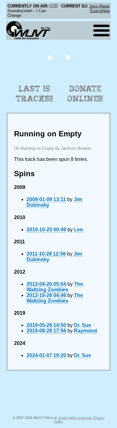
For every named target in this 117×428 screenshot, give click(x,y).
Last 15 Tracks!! (34, 94)
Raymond (85, 330)
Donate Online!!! (85, 94)
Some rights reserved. (75, 418)
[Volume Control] (68, 57)
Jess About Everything (99, 8)
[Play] (51, 57)
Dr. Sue (82, 325)
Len (78, 229)
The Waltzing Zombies (55, 286)
